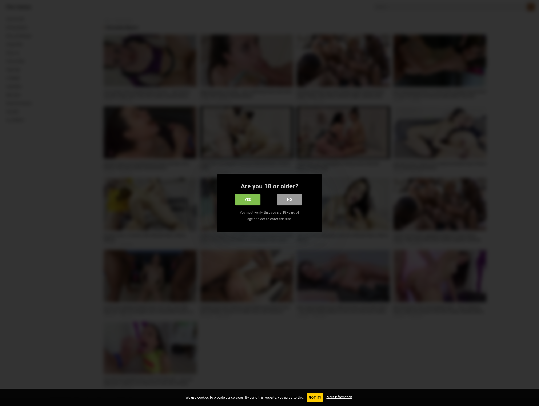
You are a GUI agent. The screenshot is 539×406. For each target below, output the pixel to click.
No (289, 200)
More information (339, 397)
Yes (248, 200)
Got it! (315, 397)
